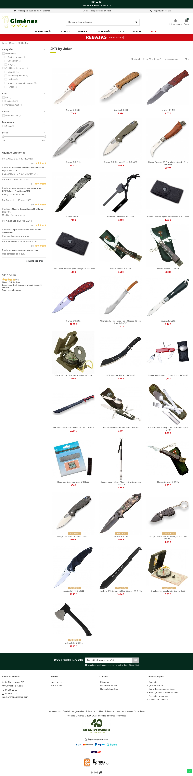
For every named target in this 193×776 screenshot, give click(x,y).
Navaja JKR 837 (73, 216)
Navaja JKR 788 (73, 110)
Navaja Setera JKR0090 (120, 269)
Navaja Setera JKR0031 (168, 482)
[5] (45, 163)
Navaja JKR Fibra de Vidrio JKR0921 (73, 536)
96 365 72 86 (11, 690)
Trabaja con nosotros (158, 699)
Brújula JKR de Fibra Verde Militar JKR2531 (73, 375)
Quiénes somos (156, 685)
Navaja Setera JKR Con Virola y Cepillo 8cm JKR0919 (168, 163)
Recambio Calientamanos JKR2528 (73, 482)
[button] (43, 31)
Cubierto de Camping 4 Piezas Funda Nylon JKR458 (168, 428)
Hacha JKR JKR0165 (73, 643)
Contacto (153, 682)
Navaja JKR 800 (120, 110)
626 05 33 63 (10, 693)
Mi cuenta (104, 682)
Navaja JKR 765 (120, 536)
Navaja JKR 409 (168, 110)
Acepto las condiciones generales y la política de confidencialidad (113, 665)
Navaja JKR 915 (73, 162)
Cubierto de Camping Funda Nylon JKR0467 (168, 375)
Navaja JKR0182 (168, 321)
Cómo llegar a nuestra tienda (162, 689)
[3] (41, 163)
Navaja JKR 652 (73, 321)
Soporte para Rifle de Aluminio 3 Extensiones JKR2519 (120, 483)
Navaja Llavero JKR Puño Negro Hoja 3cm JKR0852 (168, 537)
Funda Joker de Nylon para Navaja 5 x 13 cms (168, 216)
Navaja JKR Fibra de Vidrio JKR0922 (120, 162)
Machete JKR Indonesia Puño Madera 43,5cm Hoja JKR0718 (120, 322)
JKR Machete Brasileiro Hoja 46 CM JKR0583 (73, 427)
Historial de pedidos (109, 689)
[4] (43, 163)
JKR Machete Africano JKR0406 (120, 375)
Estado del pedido (108, 685)
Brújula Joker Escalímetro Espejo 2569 (168, 591)
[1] (36, 163)
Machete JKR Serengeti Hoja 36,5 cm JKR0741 (120, 591)
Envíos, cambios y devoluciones (164, 692)
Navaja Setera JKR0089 (168, 269)
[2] (38, 163)
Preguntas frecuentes (162, 11)
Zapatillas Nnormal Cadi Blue (25, 250)
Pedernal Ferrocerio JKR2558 (120, 216)
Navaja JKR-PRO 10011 (73, 591)
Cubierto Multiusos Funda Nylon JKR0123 (120, 427)
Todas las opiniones (34, 261)
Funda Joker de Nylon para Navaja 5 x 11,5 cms (73, 269)
